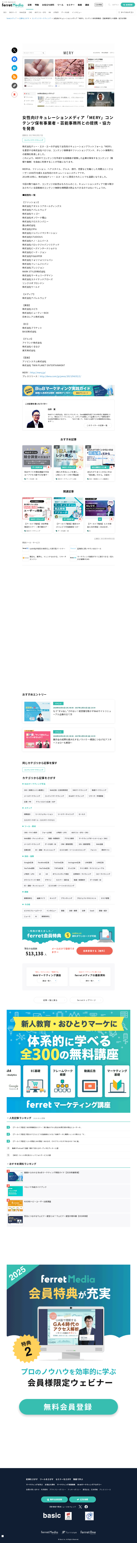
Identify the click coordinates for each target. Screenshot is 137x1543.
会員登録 (129, 4)
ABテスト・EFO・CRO (79, 832)
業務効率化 (28, 898)
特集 (37, 4)
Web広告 (23, 12)
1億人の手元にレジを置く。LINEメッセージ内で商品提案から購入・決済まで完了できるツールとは (68, 473)
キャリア (53, 898)
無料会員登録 (56, 1499)
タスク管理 (105, 898)
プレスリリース (105, 1489)
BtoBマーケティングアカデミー (89, 1484)
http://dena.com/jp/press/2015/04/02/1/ (60, 376)
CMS (30, 12)
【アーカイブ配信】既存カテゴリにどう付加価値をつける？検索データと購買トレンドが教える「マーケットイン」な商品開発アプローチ (68, 525)
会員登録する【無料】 (94, 950)
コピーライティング (103, 874)
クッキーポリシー (74, 1489)
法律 (83, 910)
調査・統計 (103, 910)
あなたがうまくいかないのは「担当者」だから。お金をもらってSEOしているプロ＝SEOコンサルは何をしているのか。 (99, 473)
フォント (93, 850)
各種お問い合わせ (32, 1489)
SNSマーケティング (68, 467)
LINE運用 (88, 862)
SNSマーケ (13, 12)
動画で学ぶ (78, 1479)
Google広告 (28, 862)
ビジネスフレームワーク (33, 910)
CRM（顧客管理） (67, 844)
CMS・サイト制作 (30, 832)
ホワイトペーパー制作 (32, 880)
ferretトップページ (86, 1000)
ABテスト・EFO (40, 12)
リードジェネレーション (44, 814)
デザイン (48, 880)
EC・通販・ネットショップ (45, 850)
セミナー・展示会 (62, 880)
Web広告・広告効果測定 (59, 790)
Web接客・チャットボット (34, 838)
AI (100, 519)
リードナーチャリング (66, 814)
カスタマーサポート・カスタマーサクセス (39, 820)
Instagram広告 (74, 862)
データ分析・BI (37, 467)
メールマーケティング (32, 796)
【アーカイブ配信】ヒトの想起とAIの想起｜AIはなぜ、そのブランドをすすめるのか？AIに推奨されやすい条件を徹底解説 (99, 525)
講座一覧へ (47, 981)
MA (50, 12)
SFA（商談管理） (85, 844)
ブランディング (66, 898)
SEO (4, 12)
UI (40, 874)
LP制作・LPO (61, 832)
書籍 (62, 910)
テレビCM (71, 868)
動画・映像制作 (54, 838)
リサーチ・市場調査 (96, 796)
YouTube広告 (44, 868)
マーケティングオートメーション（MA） (93, 838)
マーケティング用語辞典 (66, 1484)
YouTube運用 (29, 868)
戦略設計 (27, 814)
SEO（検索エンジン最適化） (100, 467)
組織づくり (41, 898)
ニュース (27, 916)
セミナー (71, 4)
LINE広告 (100, 862)
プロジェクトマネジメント (86, 898)
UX (47, 874)
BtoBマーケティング (76, 796)
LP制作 (56, 12)
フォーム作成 (47, 832)
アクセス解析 (69, 838)
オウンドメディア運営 (61, 874)
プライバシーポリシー (57, 1489)
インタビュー (77, 12)
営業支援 (27, 850)
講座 (87, 4)
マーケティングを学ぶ (34, 1484)
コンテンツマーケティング (33, 140)
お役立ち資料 (48, 4)
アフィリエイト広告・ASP (45, 802)
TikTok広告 (58, 868)
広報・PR (27, 802)
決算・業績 (73, 910)
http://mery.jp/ (38, 372)
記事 (30, 4)
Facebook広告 (43, 862)
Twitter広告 (58, 862)
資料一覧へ (90, 981)
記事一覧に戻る (50, 1000)
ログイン (115, 4)
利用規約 (44, 1489)
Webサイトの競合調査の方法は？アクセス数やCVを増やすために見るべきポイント (36, 473)
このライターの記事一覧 (97, 425)
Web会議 (99, 844)
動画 (80, 4)
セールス (82, 814)
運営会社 (86, 1489)
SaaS (92, 910)
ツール (60, 4)
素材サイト (106, 850)
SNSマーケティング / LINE (67, 479)
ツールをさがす (47, 1479)
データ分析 (65, 12)
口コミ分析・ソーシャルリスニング (72, 850)
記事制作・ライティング (82, 874)
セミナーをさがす (63, 1479)
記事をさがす (32, 1479)
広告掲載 (99, 4)
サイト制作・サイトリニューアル (92, 868)
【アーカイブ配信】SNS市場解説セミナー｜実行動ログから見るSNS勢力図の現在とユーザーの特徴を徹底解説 (36, 525)
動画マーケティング (99, 790)
